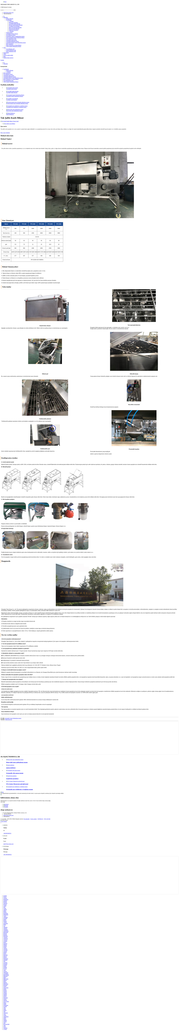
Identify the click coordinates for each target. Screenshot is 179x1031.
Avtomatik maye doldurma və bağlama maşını (16, 107)
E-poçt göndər (4, 821)
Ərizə (4, 47)
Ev (4, 16)
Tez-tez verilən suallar (8, 55)
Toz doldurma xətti (10, 49)
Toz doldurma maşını (10, 35)
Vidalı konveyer (8, 719)
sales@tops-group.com (8, 815)
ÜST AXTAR (47, 819)
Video (4, 54)
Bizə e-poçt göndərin (5, 132)
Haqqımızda (6, 52)
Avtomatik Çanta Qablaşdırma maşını (13, 718)
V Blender (11, 21)
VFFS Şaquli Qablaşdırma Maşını (13, 46)
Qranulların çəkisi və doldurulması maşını (15, 36)
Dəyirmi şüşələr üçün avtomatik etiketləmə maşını (17, 103)
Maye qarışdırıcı (9, 43)
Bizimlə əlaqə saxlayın (8, 57)
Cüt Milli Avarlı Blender (14, 26)
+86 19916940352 (7, 854)
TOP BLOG (40, 819)
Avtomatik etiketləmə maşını (12, 41)
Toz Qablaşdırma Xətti (11, 38)
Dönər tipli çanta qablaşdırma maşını (14, 110)
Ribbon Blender (9, 18)
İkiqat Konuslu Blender (14, 28)
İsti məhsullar (27, 819)
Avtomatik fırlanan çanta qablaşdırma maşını (16, 42)
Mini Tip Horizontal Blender (15, 27)
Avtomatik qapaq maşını (11, 40)
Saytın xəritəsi (33, 819)
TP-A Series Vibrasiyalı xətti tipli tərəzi (17, 784)
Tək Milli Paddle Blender (14, 23)
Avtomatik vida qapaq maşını (14, 773)
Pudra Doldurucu (10, 114)
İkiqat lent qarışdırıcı (13, 22)
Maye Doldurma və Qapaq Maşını (13, 45)
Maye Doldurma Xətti (11, 51)
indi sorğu (3, 802)
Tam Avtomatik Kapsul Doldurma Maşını (15, 37)
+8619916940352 (7, 833)
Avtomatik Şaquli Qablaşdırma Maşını (14, 96)
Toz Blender (9, 20)
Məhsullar (5, 17)
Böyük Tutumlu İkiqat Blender (16, 25)
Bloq (4, 56)
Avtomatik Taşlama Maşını (12, 33)
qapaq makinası (10, 767)
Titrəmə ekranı (9, 32)
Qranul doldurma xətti (11, 50)
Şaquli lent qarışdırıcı (13, 30)
